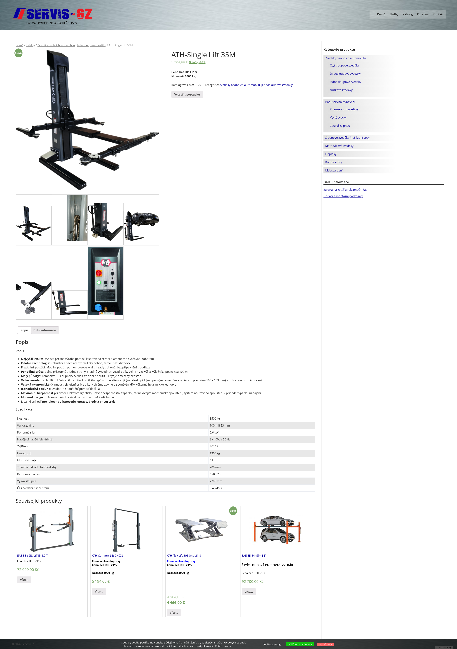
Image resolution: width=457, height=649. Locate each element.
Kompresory (333, 162)
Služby (394, 14)
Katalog (408, 14)
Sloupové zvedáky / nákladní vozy (347, 138)
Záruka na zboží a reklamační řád (345, 190)
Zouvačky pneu (340, 126)
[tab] (24, 330)
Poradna (423, 14)
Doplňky (330, 154)
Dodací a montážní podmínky (343, 196)
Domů (381, 14)
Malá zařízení (334, 170)
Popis (24, 330)
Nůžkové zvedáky (341, 90)
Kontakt (438, 14)
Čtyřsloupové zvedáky (344, 65)
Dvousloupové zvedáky (345, 74)
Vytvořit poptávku (187, 94)
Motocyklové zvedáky (339, 146)
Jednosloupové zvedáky (91, 45)
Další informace (44, 330)
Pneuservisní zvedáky (344, 109)
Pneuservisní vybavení (340, 102)
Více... (24, 580)
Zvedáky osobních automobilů (56, 45)
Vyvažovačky (338, 117)
